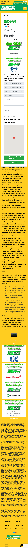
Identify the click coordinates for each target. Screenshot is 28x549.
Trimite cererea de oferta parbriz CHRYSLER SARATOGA (14, 157)
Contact (17, 522)
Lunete (7, 525)
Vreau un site (19, 529)
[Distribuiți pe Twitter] (6, 26)
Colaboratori (19, 525)
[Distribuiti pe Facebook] (4, 26)
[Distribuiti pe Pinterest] (8, 26)
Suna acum (14, 162)
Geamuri (8, 529)
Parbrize (8, 522)
